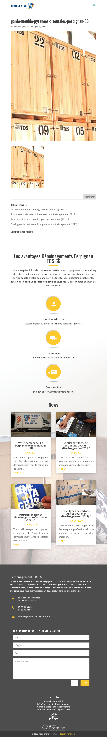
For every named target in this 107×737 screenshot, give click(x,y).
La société (58, 701)
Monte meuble (62, 704)
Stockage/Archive (61, 706)
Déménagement (45, 704)
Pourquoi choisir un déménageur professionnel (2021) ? (40, 219)
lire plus (17, 472)
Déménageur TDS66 (23, 26)
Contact (41, 709)
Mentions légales (55, 709)
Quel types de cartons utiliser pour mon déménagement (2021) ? (45, 224)
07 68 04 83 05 (24, 607)
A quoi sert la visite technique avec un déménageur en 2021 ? (43, 214)
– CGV (67, 709)
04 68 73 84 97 (24, 609)
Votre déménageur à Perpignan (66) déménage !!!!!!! (38, 209)
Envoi (85, 683)
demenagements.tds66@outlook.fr (35, 616)
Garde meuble (44, 706)
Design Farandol (67, 734)
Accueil (47, 701)
